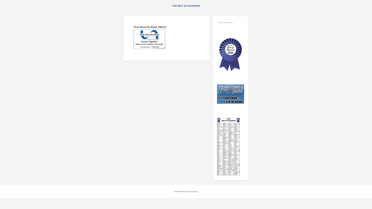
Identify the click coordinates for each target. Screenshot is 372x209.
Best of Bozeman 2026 (186, 6)
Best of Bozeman (192, 191)
